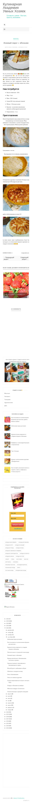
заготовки (19, 559)
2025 (7, 618)
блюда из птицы (9, 547)
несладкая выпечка (22, 564)
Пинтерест (7, 396)
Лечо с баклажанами (12, 674)
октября (10, 634)
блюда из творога (24, 553)
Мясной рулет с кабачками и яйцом (16, 668)
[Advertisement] (17, 760)
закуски (26, 559)
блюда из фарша (9, 556)
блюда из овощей (19, 545)
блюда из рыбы (20, 547)
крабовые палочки (10, 564)
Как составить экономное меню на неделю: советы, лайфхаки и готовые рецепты (20, 469)
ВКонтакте (7, 393)
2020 (7, 712)
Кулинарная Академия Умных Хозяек (14, 7)
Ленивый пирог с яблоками (14, 655)
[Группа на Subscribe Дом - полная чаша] (10, 597)
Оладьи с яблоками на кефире (15, 685)
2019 (7, 714)
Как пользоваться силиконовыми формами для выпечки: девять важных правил (20, 419)
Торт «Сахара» (15, 451)
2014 (7, 725)
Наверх (25, 800)
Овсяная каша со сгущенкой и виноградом (18, 652)
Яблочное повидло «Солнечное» (16, 688)
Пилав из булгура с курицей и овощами (17, 691)
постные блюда (9, 570)
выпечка (16, 38)
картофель (8, 562)
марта (9, 705)
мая (9, 700)
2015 (7, 723)
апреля (10, 703)
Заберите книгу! (17, 524)
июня (9, 698)
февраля (10, 707)
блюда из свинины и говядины (13, 550)
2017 (7, 719)
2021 (7, 628)
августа (10, 694)
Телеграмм (7, 399)
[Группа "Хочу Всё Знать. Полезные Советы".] (14, 584)
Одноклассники (8, 402)
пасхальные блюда (10, 567)
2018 (7, 716)
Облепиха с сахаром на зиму (15, 671)
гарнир (7, 559)
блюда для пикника (24, 542)
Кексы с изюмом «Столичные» (10, 295)
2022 (7, 625)
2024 (7, 621)
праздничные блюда (21, 570)
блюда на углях (20, 556)
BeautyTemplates (19, 798)
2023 (7, 623)
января (9, 709)
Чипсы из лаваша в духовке (14, 677)
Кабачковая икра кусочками (18, 426)
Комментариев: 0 (7, 252)
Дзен (5, 405)
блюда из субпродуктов (11, 553)
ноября (10, 632)
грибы (12, 559)
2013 (7, 728)
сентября (10, 637)
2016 (7, 721)
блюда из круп (9, 545)
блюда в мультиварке (10, 542)
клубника (15, 562)
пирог (18, 567)
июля (9, 696)
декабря (10, 630)
